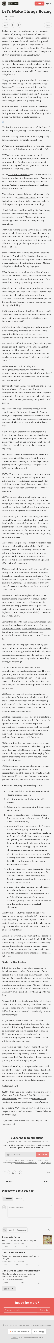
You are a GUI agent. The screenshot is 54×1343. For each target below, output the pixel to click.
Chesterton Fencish (26, 197)
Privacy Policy (46, 1163)
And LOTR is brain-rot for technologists (19, 1240)
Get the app (39, 1331)
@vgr (46, 1073)
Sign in (48, 3)
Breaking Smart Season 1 (28, 1108)
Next (46, 1181)
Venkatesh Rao (8, 17)
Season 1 (31, 1031)
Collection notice (44, 1325)
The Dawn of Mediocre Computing (21, 1270)
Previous (9, 1181)
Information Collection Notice (26, 1163)
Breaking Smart (38, 1024)
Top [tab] (5, 1230)
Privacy (26, 1325)
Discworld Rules (11, 1236)
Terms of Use (39, 1160)
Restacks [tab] (18, 1199)
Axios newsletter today (19, 174)
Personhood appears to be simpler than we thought (20, 1257)
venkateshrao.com (36, 1080)
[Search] (49, 1229)
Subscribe (39, 3)
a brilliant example (21, 595)
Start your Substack (20, 1331)
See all (7, 1288)
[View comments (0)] (13, 25)
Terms (33, 1325)
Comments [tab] (8, 1199)
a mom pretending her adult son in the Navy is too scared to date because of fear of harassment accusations (26, 629)
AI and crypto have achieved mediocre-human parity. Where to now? (19, 1275)
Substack (14, 1337)
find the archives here (20, 1001)
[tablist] (13, 1198)
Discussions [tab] (21, 1230)
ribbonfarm (7, 1073)
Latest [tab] (11, 1230)
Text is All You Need (13, 1252)
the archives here (9, 1098)
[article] (27, 1241)
